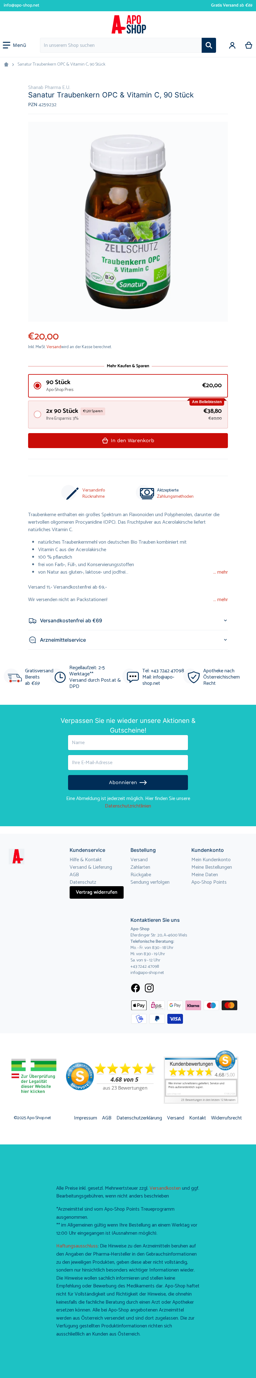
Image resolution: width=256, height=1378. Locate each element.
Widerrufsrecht (226, 1118)
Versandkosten (165, 1188)
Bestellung (143, 850)
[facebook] (135, 988)
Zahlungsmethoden (175, 496)
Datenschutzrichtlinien (128, 806)
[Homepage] (6, 64)
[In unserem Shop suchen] (209, 45)
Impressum (85, 1118)
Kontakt (197, 1118)
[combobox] (121, 45)
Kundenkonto (207, 850)
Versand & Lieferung (91, 867)
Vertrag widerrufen (96, 892)
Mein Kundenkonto (211, 860)
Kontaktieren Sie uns (155, 920)
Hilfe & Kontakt (86, 860)
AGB (74, 875)
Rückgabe (140, 875)
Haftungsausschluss (77, 1246)
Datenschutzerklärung (139, 1118)
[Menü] (14, 45)
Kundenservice (87, 850)
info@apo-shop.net (21, 5)
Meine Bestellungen (211, 867)
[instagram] (149, 988)
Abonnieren (123, 782)
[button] (128, 385)
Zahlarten (140, 867)
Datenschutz (83, 882)
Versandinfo (93, 490)
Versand (54, 346)
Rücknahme (93, 496)
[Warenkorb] (249, 45)
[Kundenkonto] (232, 45)
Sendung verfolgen (150, 882)
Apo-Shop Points (209, 882)
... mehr (220, 572)
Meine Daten (204, 875)
